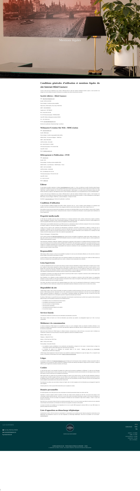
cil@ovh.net (45, 180)
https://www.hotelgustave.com (58, 236)
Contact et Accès (129, 426)
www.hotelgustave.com (65, 187)
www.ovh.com (45, 157)
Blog (136, 428)
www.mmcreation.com (47, 130)
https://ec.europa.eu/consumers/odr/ (69, 354)
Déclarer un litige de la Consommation (91, 349)
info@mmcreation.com (47, 151)
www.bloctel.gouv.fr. (44, 415)
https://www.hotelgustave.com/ (48, 98)
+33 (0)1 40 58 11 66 (8, 434)
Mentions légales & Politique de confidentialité (74, 445)
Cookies (86, 445)
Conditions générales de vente (58, 445)
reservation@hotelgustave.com (50, 121)
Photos (136, 426)
